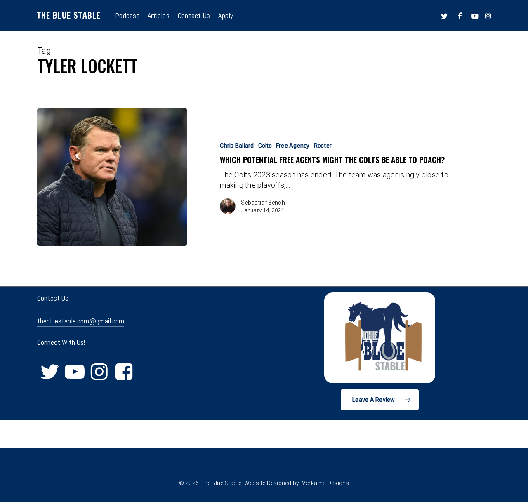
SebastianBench (263, 202)
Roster (323, 145)
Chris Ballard (237, 145)
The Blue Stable (69, 16)
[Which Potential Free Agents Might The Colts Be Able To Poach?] (112, 177)
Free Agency (293, 145)
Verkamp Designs (325, 483)
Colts (265, 145)
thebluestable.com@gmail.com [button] (80, 320)
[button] (380, 399)
